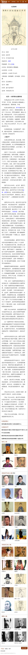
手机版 (2, 648)
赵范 (5, 192)
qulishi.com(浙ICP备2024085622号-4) (8, 653)
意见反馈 (3, 651)
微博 (10, 648)
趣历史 (4, 1)
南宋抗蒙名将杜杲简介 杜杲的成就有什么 (11, 424)
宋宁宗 (18, 107)
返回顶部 (24, 648)
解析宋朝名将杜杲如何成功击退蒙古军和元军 (12, 435)
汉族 (12, 64)
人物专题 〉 (14, 1)
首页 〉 (9, 1)
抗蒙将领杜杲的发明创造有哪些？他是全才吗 (12, 438)
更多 (14, 473)
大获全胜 (14, 211)
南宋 (9, 61)
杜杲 (18, 1)
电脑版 (6, 648)
